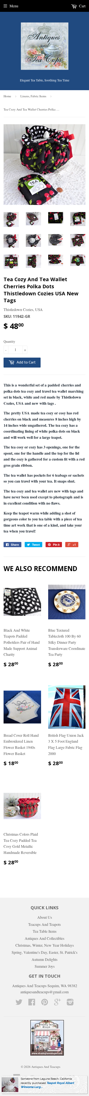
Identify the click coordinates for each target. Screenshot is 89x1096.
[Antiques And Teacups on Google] (57, 1003)
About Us (44, 917)
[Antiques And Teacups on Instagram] (70, 1003)
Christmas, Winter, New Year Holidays (44, 945)
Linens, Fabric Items (33, 96)
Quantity (9, 341)
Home (7, 96)
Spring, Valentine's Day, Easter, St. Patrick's (44, 952)
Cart (81, 5)
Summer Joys (45, 966)
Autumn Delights (44, 959)
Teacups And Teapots (44, 924)
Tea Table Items (44, 931)
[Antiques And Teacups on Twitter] (19, 1003)
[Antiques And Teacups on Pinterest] (44, 1003)
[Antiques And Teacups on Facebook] (31, 1003)
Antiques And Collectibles (44, 938)
